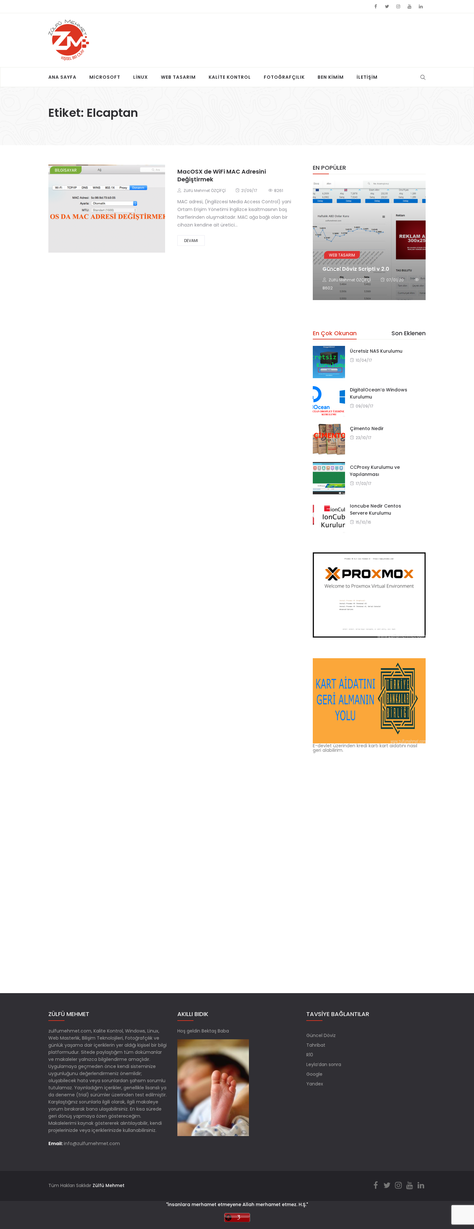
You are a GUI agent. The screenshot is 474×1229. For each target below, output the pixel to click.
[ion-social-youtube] (409, 6)
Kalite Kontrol (230, 77)
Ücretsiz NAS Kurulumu (376, 351)
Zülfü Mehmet (108, 1185)
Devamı (191, 240)
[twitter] (100, 211)
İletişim (367, 77)
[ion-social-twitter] (387, 6)
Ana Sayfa (62, 77)
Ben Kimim (331, 77)
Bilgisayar (66, 170)
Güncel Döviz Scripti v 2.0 (355, 269)
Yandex (314, 1084)
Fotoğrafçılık (284, 77)
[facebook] (83, 211)
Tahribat (315, 1045)
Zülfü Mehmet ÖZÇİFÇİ (204, 190)
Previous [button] (323, 235)
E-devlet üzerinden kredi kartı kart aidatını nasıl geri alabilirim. (365, 747)
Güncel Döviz (321, 1035)
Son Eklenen (408, 333)
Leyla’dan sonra (323, 1064)
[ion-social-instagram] (398, 6)
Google (314, 1074)
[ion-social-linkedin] (421, 6)
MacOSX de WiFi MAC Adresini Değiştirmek (221, 175)
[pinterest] (135, 211)
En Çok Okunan (335, 333)
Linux (140, 77)
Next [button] (415, 235)
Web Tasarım (178, 77)
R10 (309, 1055)
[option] (369, 240)
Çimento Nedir (367, 428)
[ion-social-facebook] (375, 6)
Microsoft (104, 77)
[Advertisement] (257, 34)
